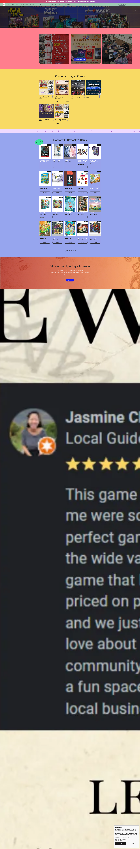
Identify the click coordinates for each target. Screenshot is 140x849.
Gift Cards (42, 4)
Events (17, 4)
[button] (4, 4)
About (12, 4)
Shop (8, 4)
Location (37, 4)
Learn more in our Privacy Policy (121, 839)
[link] (126, 846)
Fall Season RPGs (24, 4)
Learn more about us (118, 840)
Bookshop (32, 4)
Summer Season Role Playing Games (62, 4)
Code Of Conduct (49, 4)
